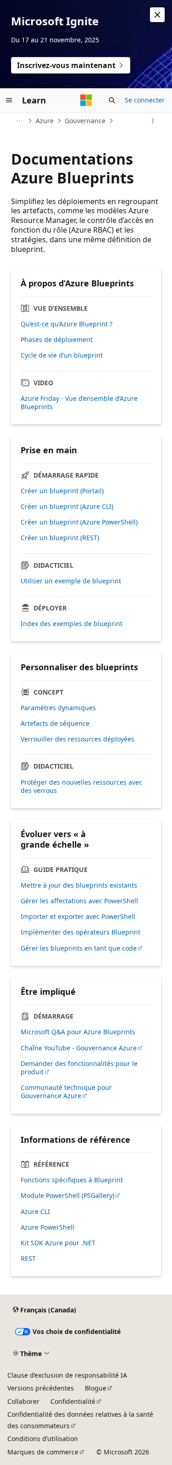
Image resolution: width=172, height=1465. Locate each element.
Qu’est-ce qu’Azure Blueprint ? (66, 324)
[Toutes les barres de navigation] (19, 121)
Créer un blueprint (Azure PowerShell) (79, 522)
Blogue (95, 1388)
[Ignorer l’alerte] (157, 14)
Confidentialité (72, 1401)
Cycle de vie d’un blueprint (62, 355)
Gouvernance (85, 120)
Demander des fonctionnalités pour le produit (79, 1068)
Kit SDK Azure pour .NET (58, 1243)
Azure (45, 120)
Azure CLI (35, 1212)
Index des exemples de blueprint (71, 624)
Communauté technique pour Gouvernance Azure (66, 1091)
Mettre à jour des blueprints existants (79, 885)
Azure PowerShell (47, 1227)
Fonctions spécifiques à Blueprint (72, 1180)
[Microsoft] (86, 100)
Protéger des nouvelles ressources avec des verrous (81, 786)
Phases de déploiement (57, 340)
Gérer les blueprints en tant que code (79, 948)
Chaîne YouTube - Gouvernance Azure (79, 1048)
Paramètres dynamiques (58, 708)
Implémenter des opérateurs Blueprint (80, 932)
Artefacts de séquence (55, 723)
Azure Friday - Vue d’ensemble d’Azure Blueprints (79, 402)
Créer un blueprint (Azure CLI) (67, 506)
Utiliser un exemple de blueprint (71, 581)
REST (28, 1258)
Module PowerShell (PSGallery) (67, 1195)
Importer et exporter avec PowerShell (78, 916)
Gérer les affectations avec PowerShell (79, 901)
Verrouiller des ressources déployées (77, 739)
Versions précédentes (40, 1388)
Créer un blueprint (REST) (60, 538)
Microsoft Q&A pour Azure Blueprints (78, 1032)
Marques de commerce (42, 1452)
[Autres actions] (153, 121)
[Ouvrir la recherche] (112, 100)
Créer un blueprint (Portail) (62, 491)
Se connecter (145, 100)
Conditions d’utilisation (42, 1438)
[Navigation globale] (9, 100)
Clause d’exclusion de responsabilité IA (67, 1375)
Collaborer (23, 1401)
